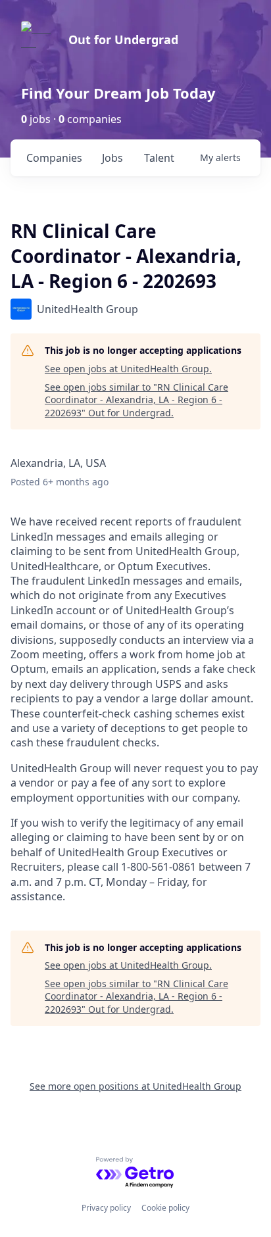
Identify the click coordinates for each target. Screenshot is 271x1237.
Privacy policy (106, 1207)
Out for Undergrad (123, 39)
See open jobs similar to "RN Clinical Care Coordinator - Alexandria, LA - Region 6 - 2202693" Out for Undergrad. (136, 400)
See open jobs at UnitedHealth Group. (128, 368)
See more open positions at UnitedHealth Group (135, 1086)
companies (54, 158)
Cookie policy (165, 1207)
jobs (112, 158)
